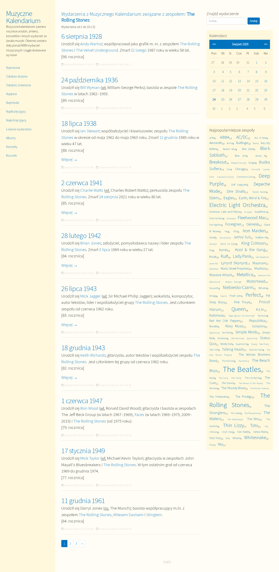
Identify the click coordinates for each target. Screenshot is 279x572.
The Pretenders (218, 396)
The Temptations (252, 413)
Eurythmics (261, 212)
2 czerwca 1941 (81, 182)
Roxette (213, 326)
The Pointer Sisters (259, 388)
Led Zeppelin (262, 257)
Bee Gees (248, 149)
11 (222, 81)
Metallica (245, 274)
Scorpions (258, 326)
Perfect (253, 294)
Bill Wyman (90, 87)
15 (256, 81)
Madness (213, 268)
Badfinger (242, 143)
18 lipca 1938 (78, 123)
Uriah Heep (227, 431)
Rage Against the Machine (241, 315)
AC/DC (242, 137)
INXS (235, 231)
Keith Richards (93, 355)
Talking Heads (233, 349)
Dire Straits (236, 191)
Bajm (255, 143)
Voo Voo (215, 438)
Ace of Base (260, 137)
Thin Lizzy (233, 425)
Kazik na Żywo (228, 243)
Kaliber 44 (261, 237)
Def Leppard (239, 184)
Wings (212, 444)
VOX (227, 438)
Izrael (212, 237)
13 (239, 81)
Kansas (212, 243)
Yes (220, 444)
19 (230, 90)
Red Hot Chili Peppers (224, 321)
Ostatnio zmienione (18, 85)
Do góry (167, 561)
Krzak (213, 257)
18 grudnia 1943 (83, 347)
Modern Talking (232, 281)
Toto (254, 425)
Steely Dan (226, 344)
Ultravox (213, 431)
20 (239, 90)
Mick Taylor (89, 458)
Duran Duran (260, 191)
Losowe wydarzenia (18, 129)
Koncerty (11, 147)
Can (229, 169)
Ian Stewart (90, 131)
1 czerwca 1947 (81, 400)
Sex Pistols (227, 332)
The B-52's (243, 361)
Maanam (259, 263)
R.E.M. (260, 309)
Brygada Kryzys (238, 162)
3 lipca (104, 249)
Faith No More (216, 218)
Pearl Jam (235, 296)
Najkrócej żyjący (16, 120)
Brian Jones (90, 243)
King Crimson (253, 243)
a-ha (211, 137)
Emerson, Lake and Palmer (225, 212)
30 (265, 99)
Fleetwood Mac (252, 217)
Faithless (230, 218)
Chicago (240, 169)
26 (230, 99)
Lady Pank (242, 256)
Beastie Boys (229, 148)
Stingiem (154, 514)
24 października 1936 (89, 79)
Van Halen (243, 432)
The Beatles (242, 369)
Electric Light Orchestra (237, 205)
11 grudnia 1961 (83, 500)
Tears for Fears (256, 349)
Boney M (261, 155)
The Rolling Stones (151, 302)
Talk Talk (214, 349)
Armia (230, 143)
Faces (139, 414)
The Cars (223, 377)
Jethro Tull (241, 237)
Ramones (262, 315)
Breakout (218, 162)
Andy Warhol (91, 43)
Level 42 (213, 263)
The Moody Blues (233, 388)
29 (256, 99)
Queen (238, 308)
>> (265, 44)
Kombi (223, 250)
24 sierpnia (108, 196)
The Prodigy (243, 396)
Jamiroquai (224, 237)
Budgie (252, 162)
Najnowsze (13, 68)
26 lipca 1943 (78, 288)
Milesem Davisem (128, 514)
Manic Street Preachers (235, 268)
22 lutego (138, 50)
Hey (226, 231)
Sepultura (214, 332)
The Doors (228, 383)
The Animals (228, 360)
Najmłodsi (12, 103)
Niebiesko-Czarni (238, 287)
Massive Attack (220, 274)
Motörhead (256, 281)
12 (230, 81)
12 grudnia (168, 137)
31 (214, 109)
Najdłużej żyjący (16, 111)
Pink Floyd (242, 302)
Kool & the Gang (250, 249)
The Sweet (235, 413)
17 (214, 90)
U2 (265, 426)
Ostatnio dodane (16, 76)
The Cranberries (252, 377)
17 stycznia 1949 (83, 450)
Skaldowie (222, 338)
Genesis (253, 224)
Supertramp (241, 343)
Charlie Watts (91, 190)
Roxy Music (234, 326)
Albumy (11, 138)
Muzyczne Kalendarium (23, 17)
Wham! (236, 438)
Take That (263, 344)
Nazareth (214, 288)
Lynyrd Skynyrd (234, 262)
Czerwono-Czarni (245, 176)
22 (256, 90)
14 (248, 81)
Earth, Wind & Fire (252, 198)
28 (248, 99)
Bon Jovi (241, 155)
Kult (224, 256)
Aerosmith (215, 143)
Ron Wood (89, 408)
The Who (253, 419)
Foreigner (233, 224)
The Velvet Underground (97, 50)
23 (265, 90)
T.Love (253, 344)
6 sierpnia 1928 (81, 36)
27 (239, 99)
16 (265, 81)
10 (214, 81)
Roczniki (11, 155)
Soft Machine (237, 338)
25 (222, 99)
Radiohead (216, 315)
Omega (213, 295)
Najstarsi (11, 94)
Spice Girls (252, 338)
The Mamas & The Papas (250, 383)
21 (248, 90)
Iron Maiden (254, 230)
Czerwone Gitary (224, 176)
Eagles (228, 197)
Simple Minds (246, 331)
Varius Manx (260, 432)
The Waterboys (235, 419)
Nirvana (263, 288)
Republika (257, 320)
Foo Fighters (215, 224)
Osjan (223, 295)
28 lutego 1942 (81, 235)
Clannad (255, 169)
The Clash (235, 377)
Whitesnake (255, 437)
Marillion (260, 268)
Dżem (214, 197)
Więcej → (69, 159)
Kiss (211, 250)
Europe (247, 211)
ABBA (224, 137)
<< (214, 44)
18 (222, 90)
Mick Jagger (90, 296)
